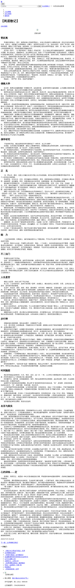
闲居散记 (8, 567)
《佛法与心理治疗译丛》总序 (15, 551)
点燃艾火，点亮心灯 (12, 561)
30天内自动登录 (58, 6)
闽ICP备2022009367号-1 (20, 578)
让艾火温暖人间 (10, 559)
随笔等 (7, 16)
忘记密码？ (46, 6)
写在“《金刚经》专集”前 (13, 565)
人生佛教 (8, 12)
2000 (2, 26)
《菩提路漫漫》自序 (12, 569)
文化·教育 (8, 14)
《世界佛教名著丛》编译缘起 (15, 563)
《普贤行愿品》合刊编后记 (14, 555)
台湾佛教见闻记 (10, 553)
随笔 (5, 26)
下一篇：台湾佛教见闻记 (9, 542)
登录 (39, 6)
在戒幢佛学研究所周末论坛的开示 (16, 557)
